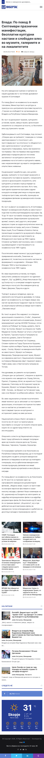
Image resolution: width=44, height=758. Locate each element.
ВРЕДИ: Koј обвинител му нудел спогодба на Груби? (10, 590)
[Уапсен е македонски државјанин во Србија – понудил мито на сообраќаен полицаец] (32, 527)
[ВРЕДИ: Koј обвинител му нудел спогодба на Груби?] (11, 580)
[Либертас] (9, 7)
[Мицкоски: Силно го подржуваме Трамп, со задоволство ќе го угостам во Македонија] (32, 580)
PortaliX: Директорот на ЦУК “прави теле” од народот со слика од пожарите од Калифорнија (27, 615)
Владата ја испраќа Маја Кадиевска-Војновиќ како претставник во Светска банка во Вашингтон (27, 634)
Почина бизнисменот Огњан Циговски (24, 652)
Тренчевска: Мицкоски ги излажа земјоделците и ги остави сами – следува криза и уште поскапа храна (11, 565)
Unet (21, 742)
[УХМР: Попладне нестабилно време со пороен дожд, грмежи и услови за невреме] (11, 527)
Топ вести (28, 674)
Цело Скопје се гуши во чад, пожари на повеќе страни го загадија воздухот (24, 669)
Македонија (27, 620)
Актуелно (19, 620)
